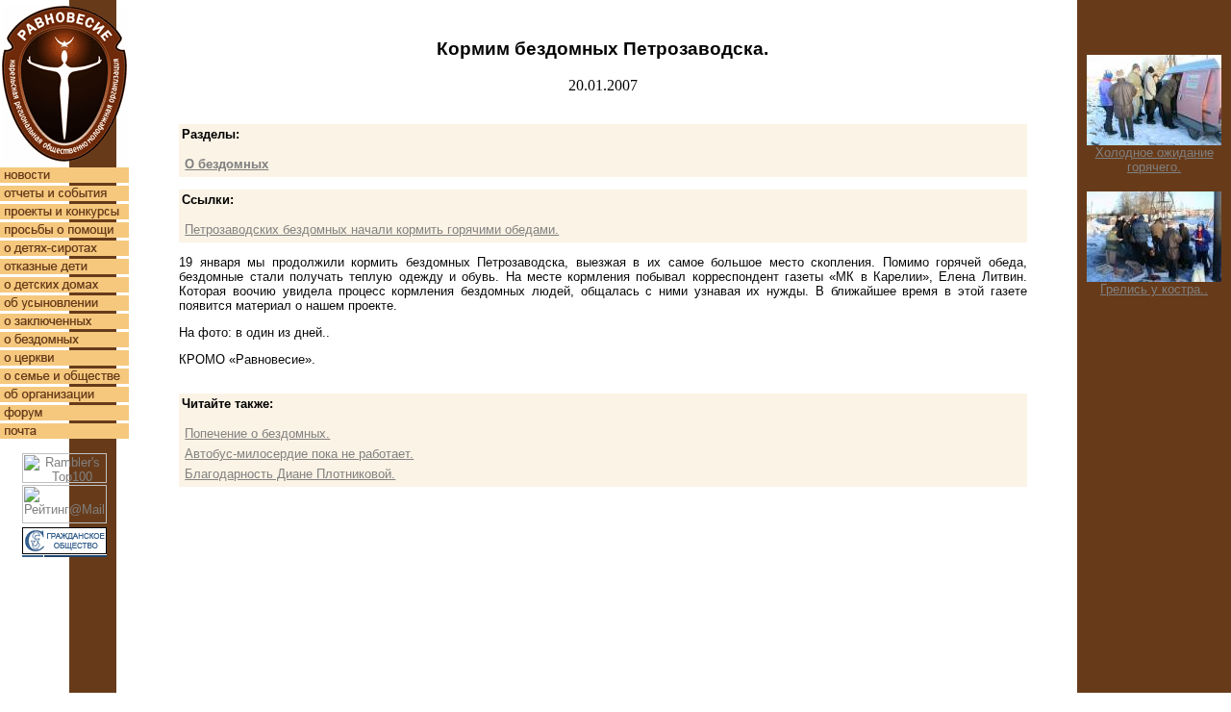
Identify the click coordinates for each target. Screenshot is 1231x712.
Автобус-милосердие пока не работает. (299, 453)
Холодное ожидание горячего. (1154, 159)
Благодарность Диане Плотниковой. (290, 474)
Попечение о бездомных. (257, 433)
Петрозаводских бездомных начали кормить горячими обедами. (372, 229)
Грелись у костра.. (1154, 289)
